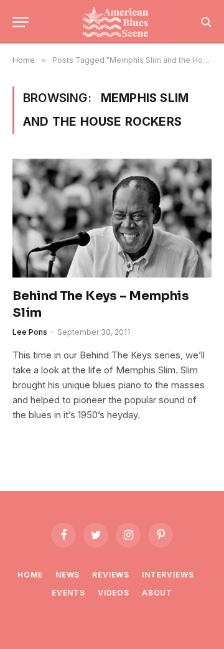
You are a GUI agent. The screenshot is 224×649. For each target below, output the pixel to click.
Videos (113, 592)
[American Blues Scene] (118, 22)
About (157, 592)
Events (68, 592)
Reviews (110, 574)
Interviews (168, 574)
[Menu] (20, 22)
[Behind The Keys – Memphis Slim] (112, 218)
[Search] (205, 22)
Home (29, 574)
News (67, 574)
